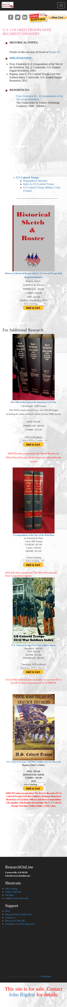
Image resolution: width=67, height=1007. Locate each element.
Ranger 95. (55, 52)
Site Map (9, 895)
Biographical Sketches (35, 180)
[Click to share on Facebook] (10, 16)
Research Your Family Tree (18, 914)
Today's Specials (13, 891)
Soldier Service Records (16, 898)
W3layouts (46, 976)
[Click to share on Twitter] (17, 16)
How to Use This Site (15, 920)
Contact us (10, 917)
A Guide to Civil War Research (20, 924)
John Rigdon (22, 994)
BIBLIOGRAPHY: (21, 58)
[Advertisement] (33, 141)
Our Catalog (11, 888)
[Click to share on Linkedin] (24, 16)
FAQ (7, 911)
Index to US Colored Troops (38, 184)
